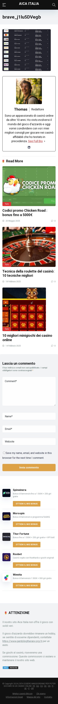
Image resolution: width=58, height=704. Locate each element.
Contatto (48, 697)
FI (52, 686)
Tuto (7, 204)
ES (41, 686)
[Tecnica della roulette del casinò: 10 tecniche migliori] (29, 247)
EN (49, 686)
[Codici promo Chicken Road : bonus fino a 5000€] (29, 186)
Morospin (18, 513)
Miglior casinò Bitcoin (23, 693)
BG (37, 686)
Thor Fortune (21, 533)
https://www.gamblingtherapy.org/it (22, 641)
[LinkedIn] (29, 147)
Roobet (17, 554)
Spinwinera (19, 489)
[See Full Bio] (45, 141)
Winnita (17, 574)
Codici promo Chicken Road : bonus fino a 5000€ (24, 212)
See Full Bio (35, 141)
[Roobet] (6, 560)
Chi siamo (41, 693)
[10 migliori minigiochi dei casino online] (29, 309)
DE (45, 686)
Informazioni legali (14, 697)
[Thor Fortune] (6, 540)
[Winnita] (6, 580)
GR (32, 688)
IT (29, 688)
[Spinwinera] (6, 496)
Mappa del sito (33, 697)
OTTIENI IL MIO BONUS (27, 504)
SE (25, 688)
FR (34, 686)
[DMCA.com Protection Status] (10, 668)
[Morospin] (6, 519)
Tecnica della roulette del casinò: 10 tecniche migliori (28, 273)
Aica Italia (29, 3)
